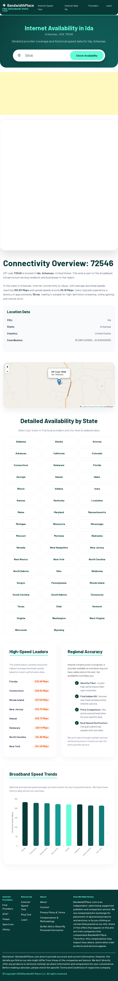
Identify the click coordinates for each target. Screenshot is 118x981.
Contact (44, 907)
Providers (93, 5)
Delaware (58, 465)
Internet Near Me (71, 7)
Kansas (21, 500)
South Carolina (21, 594)
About (43, 901)
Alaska (59, 441)
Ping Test (26, 914)
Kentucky (59, 500)
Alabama (21, 441)
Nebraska (97, 535)
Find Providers (7, 906)
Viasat (6, 919)
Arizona (97, 441)
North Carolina (97, 559)
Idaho (97, 476)
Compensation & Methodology (49, 919)
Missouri (21, 535)
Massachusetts (97, 512)
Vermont (97, 606)
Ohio (58, 571)
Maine (21, 512)
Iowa (97, 488)
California (59, 453)
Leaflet (84, 406)
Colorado (97, 453)
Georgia (20, 476)
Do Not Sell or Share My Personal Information (52, 928)
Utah (59, 606)
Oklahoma (97, 571)
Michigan (21, 523)
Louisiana (97, 500)
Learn (109, 5)
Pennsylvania (58, 582)
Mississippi (97, 523)
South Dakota (59, 594)
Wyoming (59, 629)
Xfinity (6, 929)
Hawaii (59, 476)
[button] (59, 382)
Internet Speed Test (45, 7)
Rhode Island (97, 582)
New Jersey (97, 547)
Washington (59, 618)
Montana (59, 535)
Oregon (21, 582)
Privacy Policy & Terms (52, 912)
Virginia (21, 618)
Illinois (21, 488)
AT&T (5, 913)
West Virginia (97, 618)
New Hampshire (59, 547)
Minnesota (59, 523)
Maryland (59, 512)
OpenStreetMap (97, 406)
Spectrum (8, 924)
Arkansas (21, 453)
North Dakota (21, 571)
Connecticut (21, 465)
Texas (20, 606)
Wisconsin (21, 629)
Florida (97, 465)
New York (58, 559)
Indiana (59, 488)
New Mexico (21, 559)
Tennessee (97, 594)
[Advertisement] (59, 93)
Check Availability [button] (87, 55)
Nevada (21, 547)
